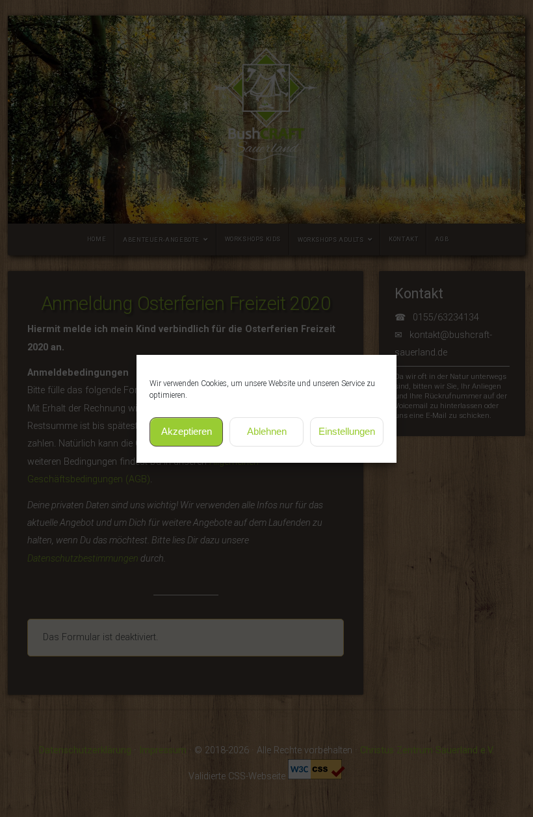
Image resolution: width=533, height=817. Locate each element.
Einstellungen (346, 431)
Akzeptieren (186, 431)
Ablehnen (267, 431)
